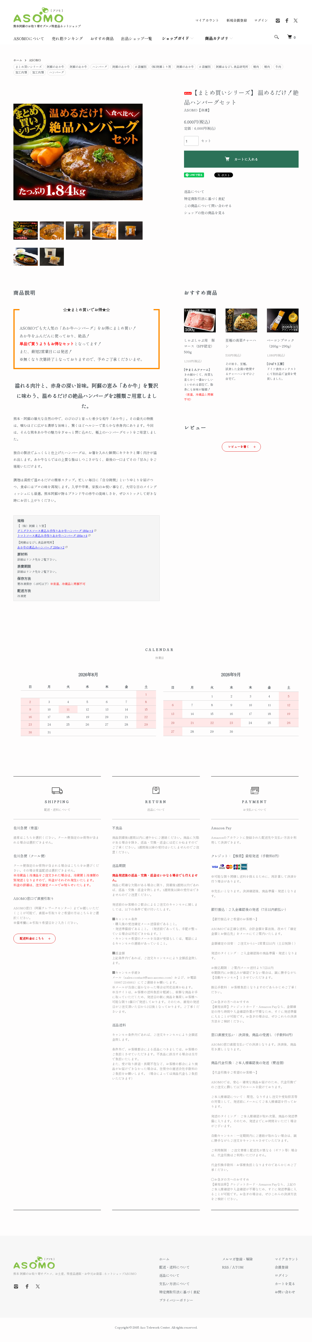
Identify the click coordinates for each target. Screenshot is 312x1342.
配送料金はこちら (32, 938)
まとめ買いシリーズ (28, 66)
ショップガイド (175, 38)
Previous (20, 152)
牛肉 (278, 66)
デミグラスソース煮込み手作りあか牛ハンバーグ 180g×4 (55, 531)
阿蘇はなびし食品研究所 (232, 66)
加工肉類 (21, 72)
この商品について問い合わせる (208, 205)
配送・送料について (174, 1267)
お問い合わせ (285, 1291)
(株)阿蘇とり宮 (161, 66)
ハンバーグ (99, 66)
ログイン (261, 20)
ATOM (238, 1267)
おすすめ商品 (102, 38)
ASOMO (35, 60)
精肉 (256, 66)
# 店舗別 (140, 66)
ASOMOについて (28, 38)
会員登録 (281, 1267)
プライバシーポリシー (176, 1300)
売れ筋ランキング (67, 38)
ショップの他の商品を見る (204, 212)
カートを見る (285, 1283)
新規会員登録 (236, 20)
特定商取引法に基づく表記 (204, 198)
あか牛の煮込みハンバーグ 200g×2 (40, 547)
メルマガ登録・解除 (237, 1259)
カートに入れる (246, 159)
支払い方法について (174, 1283)
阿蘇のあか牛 (55, 66)
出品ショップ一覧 (136, 38)
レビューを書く (239, 446)
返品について (194, 191)
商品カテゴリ (216, 38)
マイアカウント (207, 20)
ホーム (17, 60)
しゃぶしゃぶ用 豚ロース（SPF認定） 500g (199, 346)
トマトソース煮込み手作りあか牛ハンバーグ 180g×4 (52, 535)
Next (135, 152)
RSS (225, 1267)
